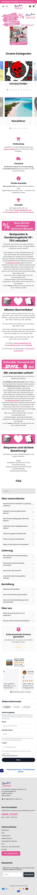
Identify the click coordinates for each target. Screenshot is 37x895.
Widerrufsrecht (7, 838)
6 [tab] (21, 89)
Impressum (5, 830)
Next (33, 73)
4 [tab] (15, 89)
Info (3, 844)
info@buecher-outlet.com (12, 799)
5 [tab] (18, 89)
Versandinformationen (9, 841)
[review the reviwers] (19, 678)
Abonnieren (28, 874)
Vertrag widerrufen (11, 853)
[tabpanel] (18, 74)
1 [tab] (7, 89)
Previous (3, 73)
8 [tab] (27, 89)
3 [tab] (13, 89)
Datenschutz (6, 836)
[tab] (18, 504)
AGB (3, 833)
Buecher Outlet (24, 886)
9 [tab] (29, 89)
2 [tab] (10, 89)
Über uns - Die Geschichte (11, 847)
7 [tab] (24, 89)
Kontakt (19, 647)
